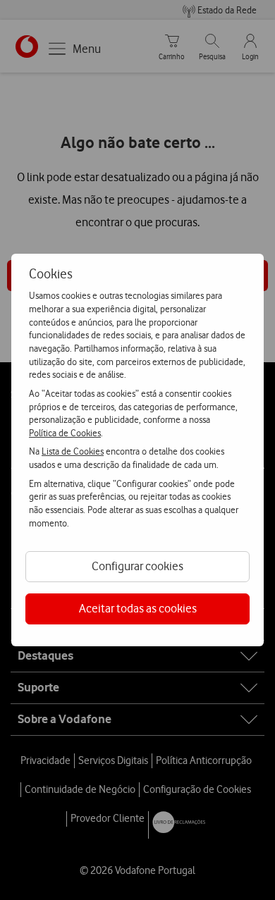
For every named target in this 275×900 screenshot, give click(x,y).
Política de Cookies (65, 432)
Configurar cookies (137, 566)
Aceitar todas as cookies (138, 608)
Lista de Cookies (73, 451)
